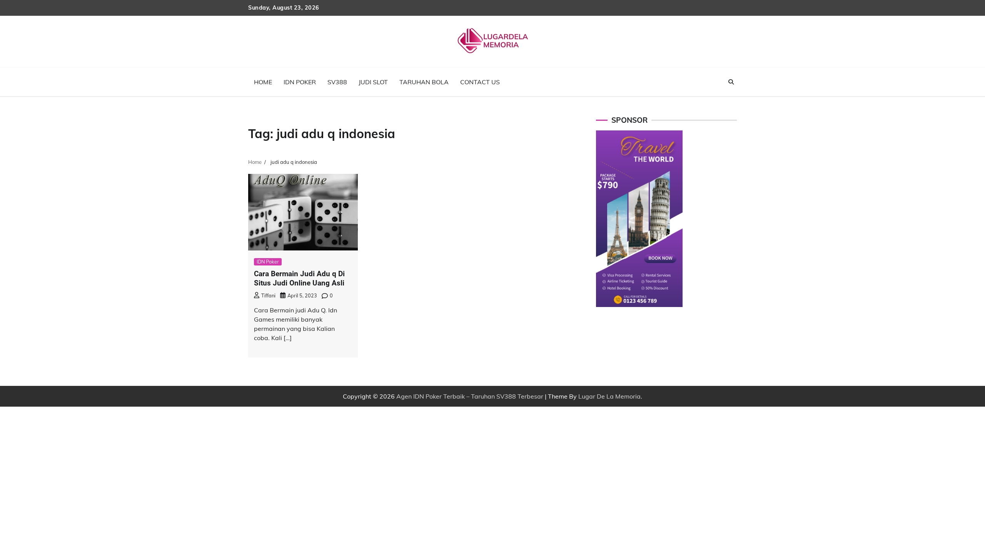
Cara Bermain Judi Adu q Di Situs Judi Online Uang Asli (299, 278)
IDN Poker (300, 82)
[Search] (731, 82)
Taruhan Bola (424, 82)
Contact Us (480, 82)
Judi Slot (373, 82)
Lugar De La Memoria (609, 396)
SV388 (337, 82)
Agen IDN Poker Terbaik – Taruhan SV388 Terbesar (469, 396)
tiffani (268, 295)
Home (263, 82)
